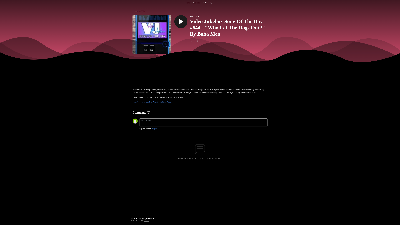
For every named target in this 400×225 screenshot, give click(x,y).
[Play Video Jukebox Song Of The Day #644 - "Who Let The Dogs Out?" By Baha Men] (180, 21)
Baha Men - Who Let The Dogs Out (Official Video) (152, 102)
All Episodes (140, 11)
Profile (205, 3)
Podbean (146, 221)
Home (188, 3)
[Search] (211, 3)
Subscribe (196, 3)
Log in (154, 129)
